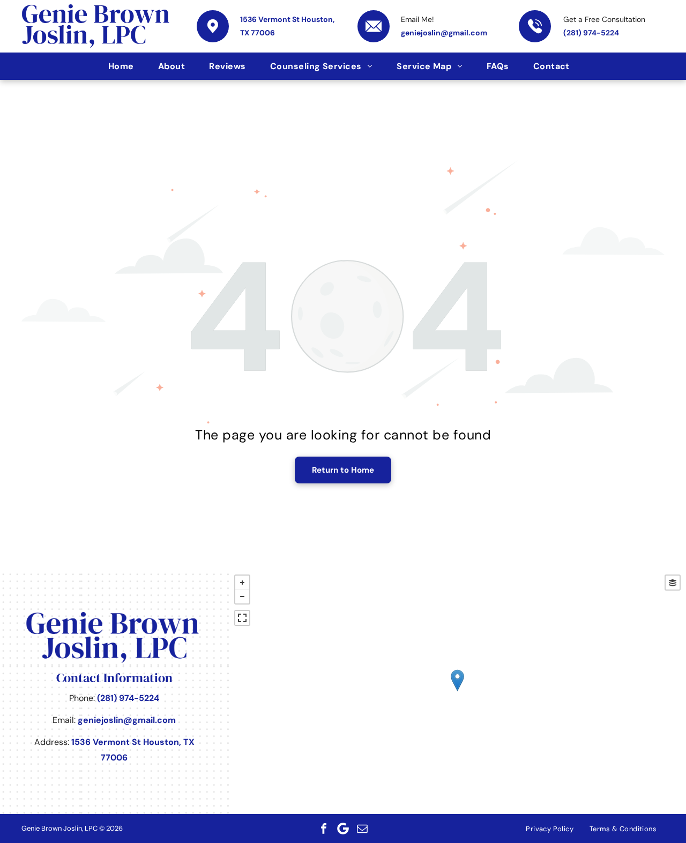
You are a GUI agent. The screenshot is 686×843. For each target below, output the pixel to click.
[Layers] (673, 583)
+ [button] (242, 583)
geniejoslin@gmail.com (444, 33)
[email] (362, 828)
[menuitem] (125, 66)
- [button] (242, 596)
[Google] (343, 828)
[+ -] (457, 691)
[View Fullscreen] (242, 618)
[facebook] (324, 828)
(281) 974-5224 (591, 33)
